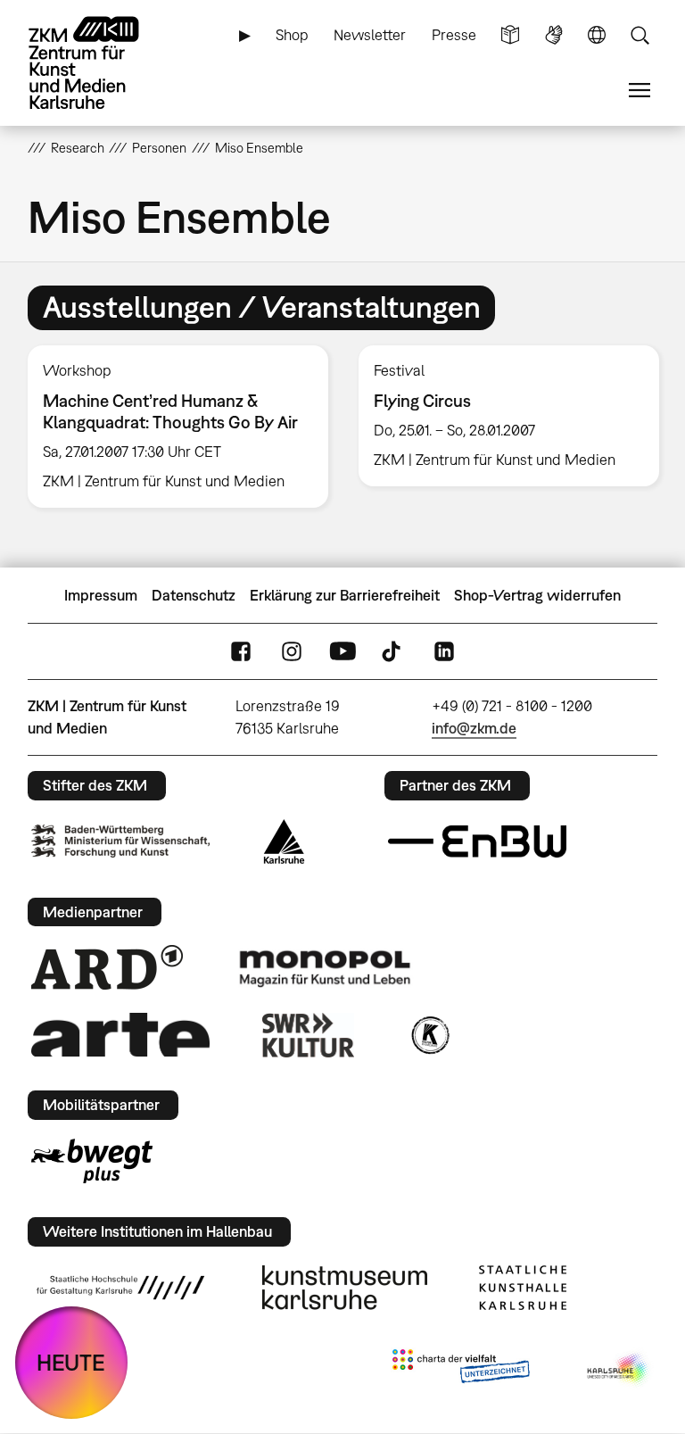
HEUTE (71, 1362)
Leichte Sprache (510, 35)
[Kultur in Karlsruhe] (429, 1035)
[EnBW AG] (477, 841)
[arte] (120, 1035)
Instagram (291, 652)
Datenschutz (193, 595)
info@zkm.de (474, 728)
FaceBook (241, 652)
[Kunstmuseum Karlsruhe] (344, 1287)
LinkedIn (444, 652)
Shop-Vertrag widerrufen (537, 595)
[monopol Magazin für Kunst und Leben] (324, 967)
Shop (292, 35)
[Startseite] (99, 63)
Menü (639, 90)
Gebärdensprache (554, 35)
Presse (454, 35)
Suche (639, 35)
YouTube (342, 652)
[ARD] (107, 967)
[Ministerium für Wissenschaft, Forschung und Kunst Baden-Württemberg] (120, 841)
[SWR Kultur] (308, 1035)
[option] (177, 427)
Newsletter (370, 35)
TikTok (393, 652)
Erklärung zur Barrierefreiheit (345, 595)
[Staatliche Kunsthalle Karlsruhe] (522, 1287)
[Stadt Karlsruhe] (284, 841)
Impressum (100, 595)
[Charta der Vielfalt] (461, 1369)
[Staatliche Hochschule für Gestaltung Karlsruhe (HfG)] (120, 1288)
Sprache (597, 35)
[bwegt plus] (92, 1161)
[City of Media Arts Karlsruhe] (619, 1369)
